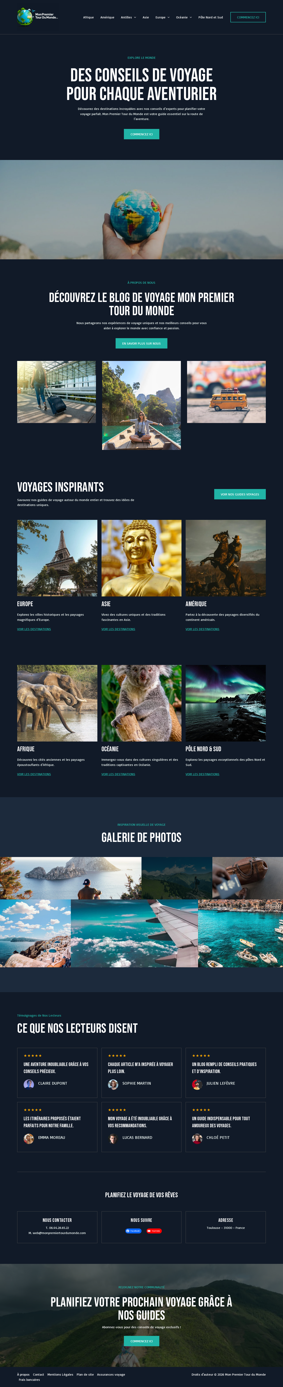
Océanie (182, 17)
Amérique (107, 17)
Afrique (88, 17)
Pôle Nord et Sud (210, 17)
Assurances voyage (111, 1374)
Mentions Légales (60, 1374)
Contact (38, 1374)
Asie (146, 17)
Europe (161, 17)
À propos (23, 1374)
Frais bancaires (29, 1379)
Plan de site (85, 1374)
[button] (134, 17)
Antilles (126, 17)
